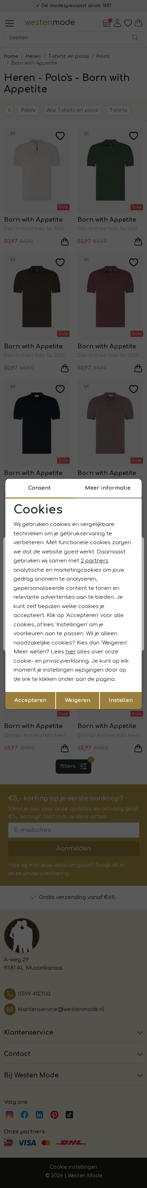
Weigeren (77, 700)
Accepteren (30, 700)
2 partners (94, 561)
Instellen (121, 700)
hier (71, 652)
